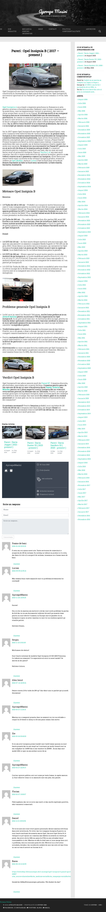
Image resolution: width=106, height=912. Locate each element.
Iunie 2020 (82, 379)
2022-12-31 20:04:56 (19, 821)
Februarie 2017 (83, 508)
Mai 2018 (81, 470)
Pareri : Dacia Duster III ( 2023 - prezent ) (35, 445)
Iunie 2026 (82, 107)
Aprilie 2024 (83, 205)
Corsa (33, 160)
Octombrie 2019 (84, 410)
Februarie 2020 (83, 394)
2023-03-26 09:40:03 (19, 736)
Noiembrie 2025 (84, 133)
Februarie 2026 (83, 122)
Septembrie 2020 (84, 368)
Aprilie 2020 (83, 387)
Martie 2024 (82, 209)
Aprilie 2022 (83, 296)
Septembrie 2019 (84, 413)
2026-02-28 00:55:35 (19, 546)
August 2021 (82, 326)
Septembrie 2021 (84, 323)
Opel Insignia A (9, 107)
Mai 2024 (81, 202)
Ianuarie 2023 (83, 262)
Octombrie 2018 (84, 455)
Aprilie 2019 (82, 432)
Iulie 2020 (82, 376)
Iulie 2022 (82, 285)
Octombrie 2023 (84, 228)
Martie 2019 (82, 436)
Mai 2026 (81, 111)
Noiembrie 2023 (84, 224)
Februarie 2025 (83, 167)
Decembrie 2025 (84, 130)
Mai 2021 (81, 338)
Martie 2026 (82, 118)
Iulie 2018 (82, 466)
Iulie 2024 (82, 194)
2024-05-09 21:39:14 (19, 571)
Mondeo (6, 389)
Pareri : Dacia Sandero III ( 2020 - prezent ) (58, 445)
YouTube (32, 907)
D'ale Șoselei (45, 470)
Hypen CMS (42, 905)
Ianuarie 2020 (83, 398)
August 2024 (83, 190)
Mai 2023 (81, 247)
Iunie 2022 (82, 289)
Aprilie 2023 (83, 251)
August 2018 (82, 463)
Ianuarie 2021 (83, 353)
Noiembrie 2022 (84, 270)
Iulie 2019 (82, 421)
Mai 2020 (81, 383)
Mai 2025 (81, 156)
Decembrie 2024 (84, 175)
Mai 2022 (81, 292)
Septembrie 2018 (84, 459)
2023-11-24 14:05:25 (19, 597)
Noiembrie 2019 (84, 406)
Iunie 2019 (82, 425)
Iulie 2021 (82, 330)
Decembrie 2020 (84, 357)
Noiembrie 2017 (84, 485)
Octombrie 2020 (84, 364)
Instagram (21, 907)
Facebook (9, 907)
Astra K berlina (9, 316)
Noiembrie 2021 (84, 315)
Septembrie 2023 (84, 232)
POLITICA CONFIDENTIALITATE (71, 30)
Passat (49, 387)
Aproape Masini (15, 905)
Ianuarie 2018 (83, 482)
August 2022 (82, 281)
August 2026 (82, 99)
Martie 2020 (82, 391)
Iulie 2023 (82, 239)
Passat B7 (45, 383)
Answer (16, 564)
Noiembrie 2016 (84, 519)
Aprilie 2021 (82, 341)
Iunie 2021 (82, 334)
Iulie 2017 (82, 489)
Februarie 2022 (83, 304)
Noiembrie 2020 (84, 360)
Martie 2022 (82, 300)
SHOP (40, 29)
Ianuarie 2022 (83, 307)
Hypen (94, 905)
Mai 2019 (81, 429)
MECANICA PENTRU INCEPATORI (27, 31)
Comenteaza (8, 537)
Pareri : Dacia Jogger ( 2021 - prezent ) (11, 444)
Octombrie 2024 (84, 183)
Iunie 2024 (82, 198)
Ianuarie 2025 (83, 171)
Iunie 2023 (82, 243)
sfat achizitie (47, 479)
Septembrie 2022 (84, 277)
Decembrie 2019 (84, 402)
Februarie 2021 (83, 349)
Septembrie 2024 (84, 186)
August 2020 (82, 372)
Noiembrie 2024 (84, 179)
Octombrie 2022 (84, 273)
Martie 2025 (82, 164)
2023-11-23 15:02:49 (19, 642)
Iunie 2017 (82, 493)
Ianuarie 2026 (83, 126)
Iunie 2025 (82, 152)
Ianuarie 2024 (83, 217)
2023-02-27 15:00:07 (19, 794)
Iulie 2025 (82, 149)
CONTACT (53, 29)
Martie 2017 (82, 504)
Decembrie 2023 (84, 220)
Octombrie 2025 (84, 137)
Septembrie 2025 (84, 141)
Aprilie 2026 (83, 114)
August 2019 (82, 417)
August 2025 (82, 145)
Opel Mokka (17, 160)
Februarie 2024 (84, 213)
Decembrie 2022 (84, 266)
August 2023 (82, 236)
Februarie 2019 (83, 440)
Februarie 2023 (83, 258)
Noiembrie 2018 (84, 451)
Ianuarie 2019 (83, 444)
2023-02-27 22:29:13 (19, 767)
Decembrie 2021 (84, 311)
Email (47, 907)
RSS (40, 907)
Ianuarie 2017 (83, 512)
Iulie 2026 (82, 103)
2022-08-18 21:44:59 (19, 864)
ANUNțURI (91, 29)
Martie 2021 (82, 345)
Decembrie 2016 (84, 516)
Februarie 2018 (83, 478)
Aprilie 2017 (83, 500)
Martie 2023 (82, 255)
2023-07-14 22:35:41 (19, 683)
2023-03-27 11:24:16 (19, 709)
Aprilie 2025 (83, 160)
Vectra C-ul (45, 152)
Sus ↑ (101, 905)
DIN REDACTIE (12, 30)
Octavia (56, 387)
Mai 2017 (81, 497)
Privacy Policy (5, 902)
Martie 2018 (82, 474)
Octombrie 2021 (84, 319)
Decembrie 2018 (84, 447)
